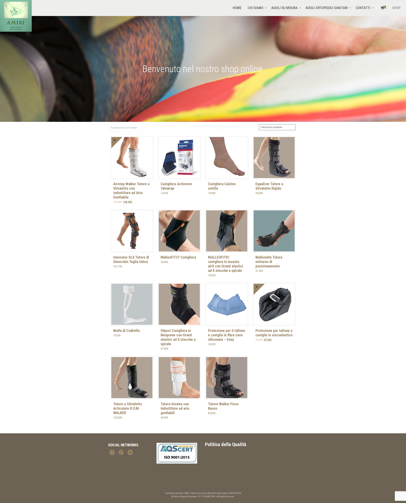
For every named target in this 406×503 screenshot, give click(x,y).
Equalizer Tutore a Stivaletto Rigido (269, 186)
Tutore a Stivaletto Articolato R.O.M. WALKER (127, 408)
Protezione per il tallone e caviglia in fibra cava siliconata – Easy (226, 335)
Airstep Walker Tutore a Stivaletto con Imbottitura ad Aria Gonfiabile (131, 190)
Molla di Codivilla (126, 330)
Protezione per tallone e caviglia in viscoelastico (274, 332)
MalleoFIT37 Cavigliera (178, 257)
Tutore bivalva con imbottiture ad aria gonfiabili (175, 408)
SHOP (396, 8)
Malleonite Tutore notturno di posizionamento (268, 261)
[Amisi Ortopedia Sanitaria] (16, 16)
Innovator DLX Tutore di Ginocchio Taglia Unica (131, 259)
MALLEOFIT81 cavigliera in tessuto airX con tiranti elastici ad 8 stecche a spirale (225, 264)
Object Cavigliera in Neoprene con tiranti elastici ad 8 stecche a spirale (178, 337)
